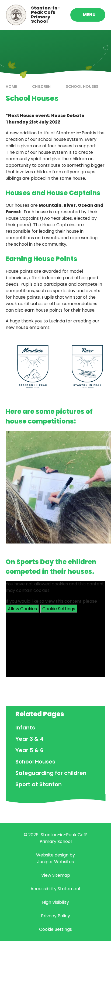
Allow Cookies (22, 609)
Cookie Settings (58, 609)
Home (11, 86)
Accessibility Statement (55, 889)
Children (41, 86)
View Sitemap (55, 875)
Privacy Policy (55, 916)
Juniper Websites (55, 862)
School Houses (82, 86)
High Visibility (55, 902)
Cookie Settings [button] (55, 929)
